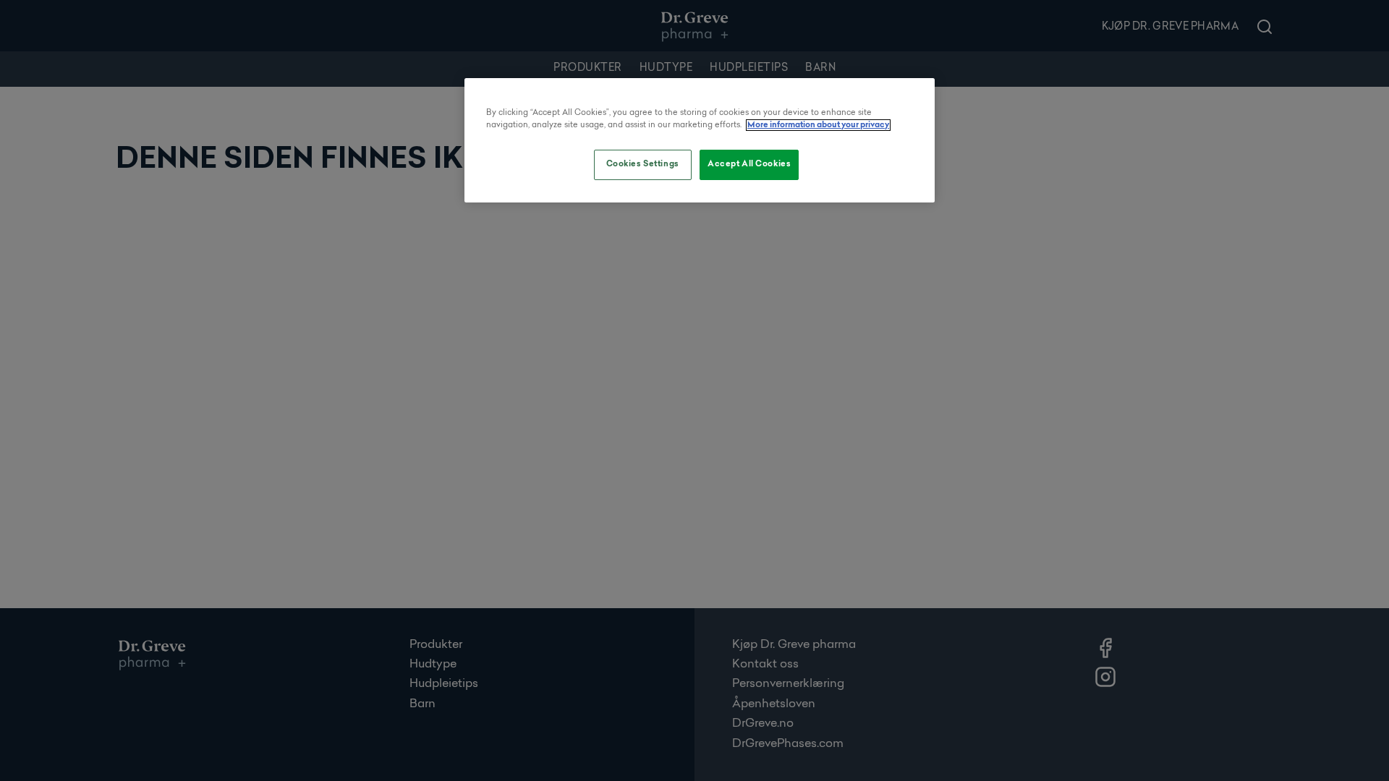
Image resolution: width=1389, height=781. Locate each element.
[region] (699, 140)
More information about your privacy (818, 125)
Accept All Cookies (749, 164)
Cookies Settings (642, 164)
